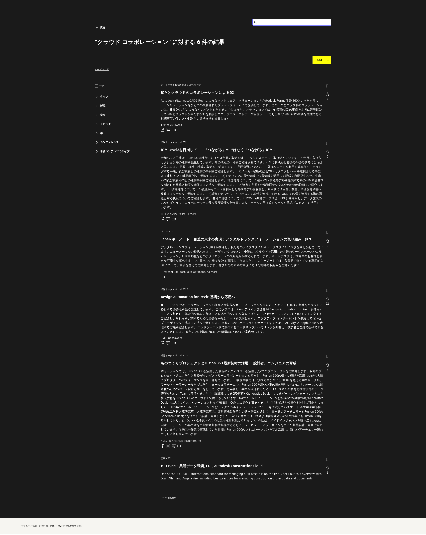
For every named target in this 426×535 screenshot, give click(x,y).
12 (327, 303)
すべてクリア (102, 69)
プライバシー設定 (29, 525)
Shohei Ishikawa (171, 124)
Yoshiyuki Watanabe (192, 271)
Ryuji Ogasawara (171, 338)
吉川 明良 (166, 214)
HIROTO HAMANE (172, 440)
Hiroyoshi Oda (170, 271)
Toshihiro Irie (192, 440)
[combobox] (319, 60)
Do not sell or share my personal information (60, 525)
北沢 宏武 (179, 214)
